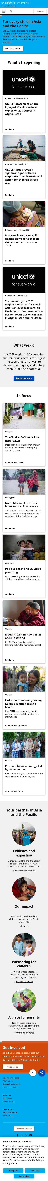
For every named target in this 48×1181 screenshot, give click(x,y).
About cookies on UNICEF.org (17, 1141)
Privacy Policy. (10, 1163)
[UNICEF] (15, 2)
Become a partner (24, 981)
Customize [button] (24, 1176)
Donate (40, 11)
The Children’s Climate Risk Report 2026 (22, 439)
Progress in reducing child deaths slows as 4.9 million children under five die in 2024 (22, 240)
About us (7, 1095)
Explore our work (24, 378)
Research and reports (24, 870)
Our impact (7, 1098)
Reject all (34, 1170)
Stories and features (11, 1087)
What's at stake (12, 48)
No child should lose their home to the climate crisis (22, 504)
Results (24, 926)
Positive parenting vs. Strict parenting (23, 570)
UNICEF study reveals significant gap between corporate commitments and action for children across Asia (23, 176)
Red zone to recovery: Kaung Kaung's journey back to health (23, 704)
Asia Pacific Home (11, 1078)
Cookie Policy (35, 1160)
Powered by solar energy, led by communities (23, 767)
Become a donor (24, 1128)
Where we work (9, 1101)
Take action (12, 1067)
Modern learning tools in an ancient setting (23, 636)
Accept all (13, 1170)
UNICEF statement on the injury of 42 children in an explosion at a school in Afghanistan (22, 109)
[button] (41, 1072)
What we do (8, 1081)
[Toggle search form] (11, 11)
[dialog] (24, 1159)
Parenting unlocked (24, 1032)
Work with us (8, 1115)
